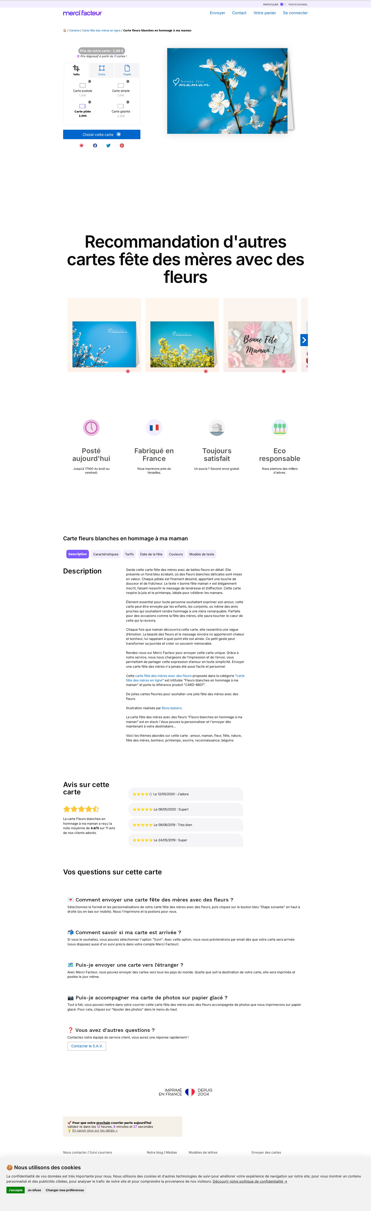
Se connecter (295, 13)
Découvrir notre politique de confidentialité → (250, 1181)
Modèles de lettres (203, 1152)
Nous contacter (75, 1152)
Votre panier (265, 13)
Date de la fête (151, 554)
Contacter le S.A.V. (86, 1046)
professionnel (298, 4)
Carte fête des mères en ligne (101, 30)
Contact (239, 13)
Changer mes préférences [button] (65, 1190)
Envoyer (217, 13)
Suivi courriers (101, 1152)
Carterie (74, 30)
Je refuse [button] (34, 1190)
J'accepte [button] (16, 1190)
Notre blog (155, 1152)
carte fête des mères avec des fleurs (163, 676)
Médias (171, 1152)
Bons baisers (172, 708)
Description (77, 554)
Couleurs (176, 554)
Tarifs (129, 554)
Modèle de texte (201, 554)
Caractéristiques (106, 554)
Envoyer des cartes (266, 1152)
